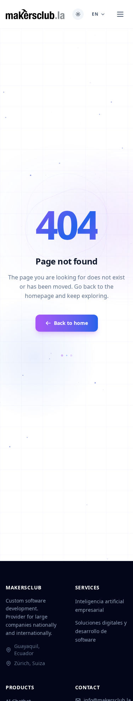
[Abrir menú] (120, 14)
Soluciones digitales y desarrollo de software (101, 631)
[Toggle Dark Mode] (78, 14)
